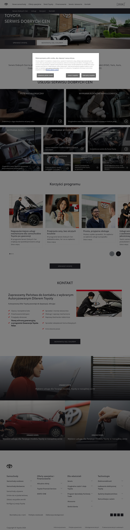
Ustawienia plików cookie (45, 75)
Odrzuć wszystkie (73, 75)
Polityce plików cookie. (52, 70)
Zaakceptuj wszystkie (89, 75)
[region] (65, 66)
